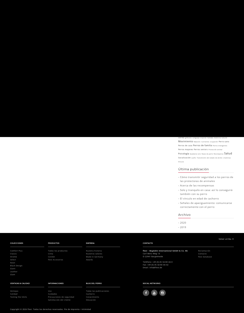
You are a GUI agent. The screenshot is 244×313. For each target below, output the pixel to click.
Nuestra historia (94, 251)
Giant (12, 268)
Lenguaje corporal (199, 138)
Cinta (50, 253)
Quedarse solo (195, 154)
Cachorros (191, 120)
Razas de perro (207, 154)
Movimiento (185, 141)
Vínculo (181, 162)
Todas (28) (186, 54)
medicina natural (220, 138)
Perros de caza (185, 145)
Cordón (51, 257)
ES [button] (216, 5)
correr (230, 124)
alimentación (221, 116)
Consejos (222, 124)
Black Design (16, 265)
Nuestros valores (94, 253)
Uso (50, 291)
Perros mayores (185, 149)
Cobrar (214, 120)
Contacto (202, 253)
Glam (12, 274)
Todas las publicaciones (97, 291)
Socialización (184, 157)
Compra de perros (190, 124)
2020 (183, 222)
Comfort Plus (16, 251)
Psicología (186, 95)
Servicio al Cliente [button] (192, 5)
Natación (197, 142)
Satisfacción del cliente (59, 300)
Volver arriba (225, 239)
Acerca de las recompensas (197, 185)
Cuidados (52, 294)
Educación (186, 77)
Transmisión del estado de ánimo (210, 158)
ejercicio (220, 129)
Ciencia (184, 68)
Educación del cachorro (204, 129)
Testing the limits (18, 297)
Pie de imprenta (72, 309)
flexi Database (205, 257)
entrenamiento (200, 133)
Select (13, 259)
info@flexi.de (155, 267)
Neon (12, 262)
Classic (13, 253)
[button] (228, 5)
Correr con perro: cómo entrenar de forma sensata (46, 91)
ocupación (214, 142)
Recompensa (218, 154)
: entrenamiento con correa (188, 116)
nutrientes (205, 142)
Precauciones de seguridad (61, 297)
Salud (62, 100)
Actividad (203, 116)
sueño (193, 158)
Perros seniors (201, 149)
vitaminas (227, 158)
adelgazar (211, 116)
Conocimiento (188, 73)
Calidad (14, 294)
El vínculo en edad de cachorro (199, 198)
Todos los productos (57, 251)
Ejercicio (55, 100)
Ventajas (14, 291)
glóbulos (188, 138)
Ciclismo (208, 120)
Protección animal (215, 149)
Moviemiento (188, 91)
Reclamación (204, 251)
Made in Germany (94, 257)
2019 (183, 227)
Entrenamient (188, 86)
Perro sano (224, 141)
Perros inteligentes (220, 146)
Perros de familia (202, 145)
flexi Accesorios (55, 259)
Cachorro (186, 64)
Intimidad (86, 309)
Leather (14, 271)
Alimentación (188, 59)
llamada (210, 138)
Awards (89, 259)
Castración (200, 120)
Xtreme (13, 257)
